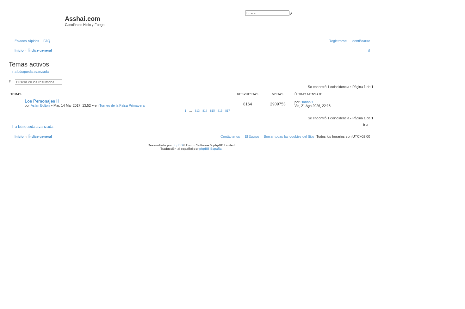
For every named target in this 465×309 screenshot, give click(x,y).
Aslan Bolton (40, 105)
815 (212, 110)
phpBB (178, 145)
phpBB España (210, 148)
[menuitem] (45, 41)
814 (204, 110)
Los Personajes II (42, 101)
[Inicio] (37, 20)
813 (197, 110)
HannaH (307, 102)
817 (227, 110)
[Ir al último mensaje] (315, 102)
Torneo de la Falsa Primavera (122, 105)
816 (220, 110)
